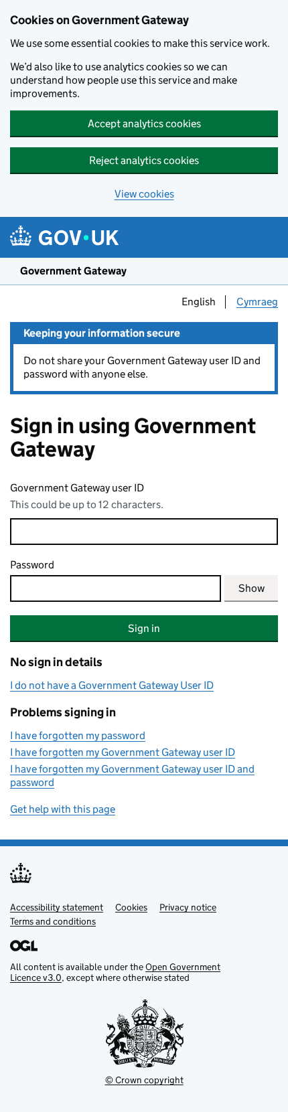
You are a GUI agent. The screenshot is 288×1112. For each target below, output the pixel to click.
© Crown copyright (144, 1080)
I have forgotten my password (77, 735)
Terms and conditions (53, 921)
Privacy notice (187, 907)
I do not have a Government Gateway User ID (112, 685)
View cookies (144, 193)
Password (32, 564)
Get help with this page (62, 809)
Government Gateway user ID (77, 487)
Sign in (144, 628)
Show (251, 588)
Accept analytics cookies (144, 123)
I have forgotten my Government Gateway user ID (122, 752)
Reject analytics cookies (144, 160)
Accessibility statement (56, 907)
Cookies (131, 907)
